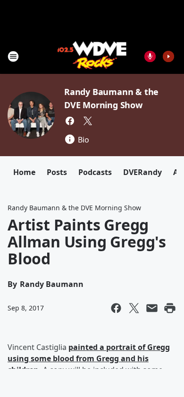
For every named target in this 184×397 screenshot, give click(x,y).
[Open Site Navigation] (13, 56)
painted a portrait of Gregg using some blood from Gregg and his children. (89, 358)
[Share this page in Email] (152, 308)
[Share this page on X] (134, 308)
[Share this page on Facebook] (116, 308)
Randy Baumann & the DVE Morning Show (74, 207)
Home (24, 172)
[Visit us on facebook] (69, 121)
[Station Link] (92, 56)
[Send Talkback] (150, 56)
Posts (57, 172)
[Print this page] (169, 308)
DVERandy (142, 172)
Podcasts (95, 172)
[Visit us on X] (87, 121)
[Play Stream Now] (168, 56)
